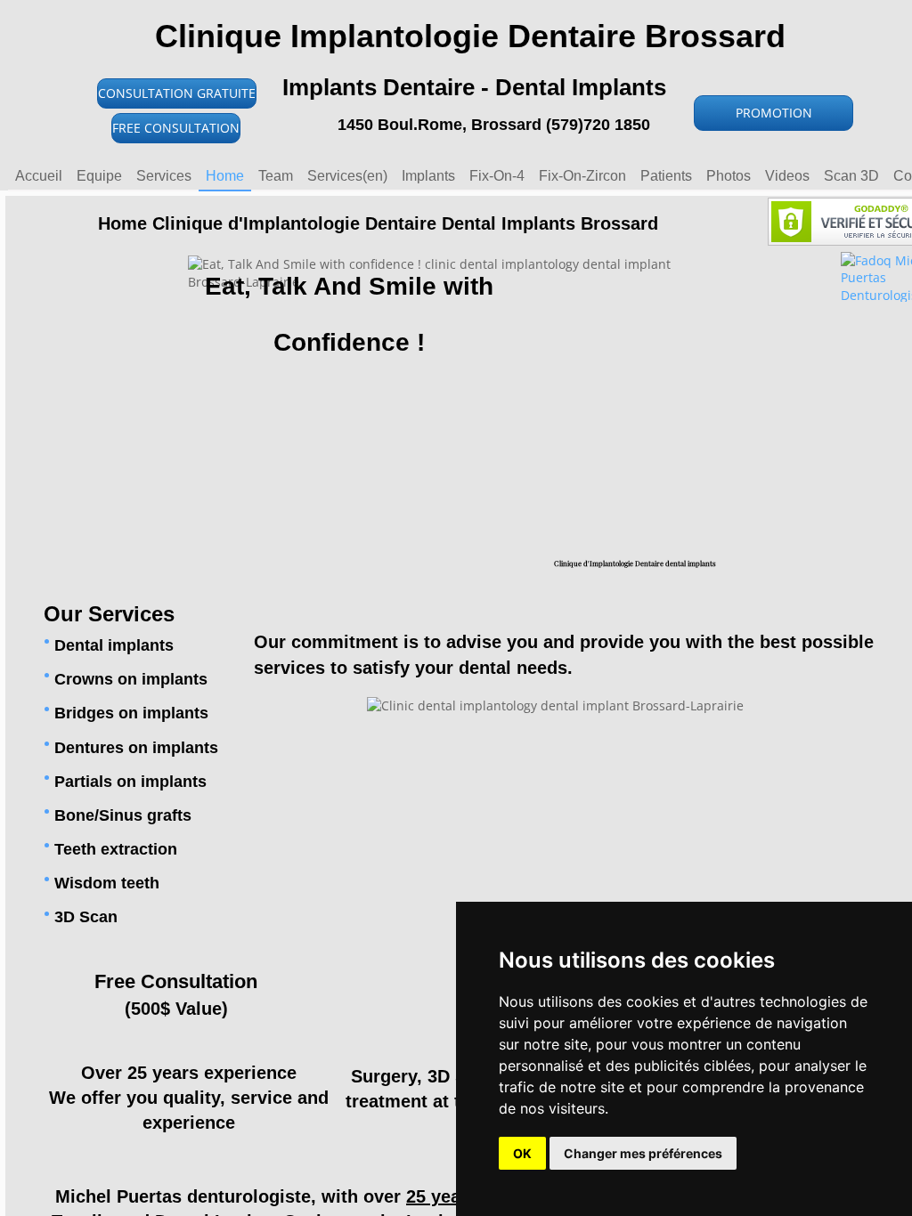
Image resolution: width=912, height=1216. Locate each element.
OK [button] (522, 1153)
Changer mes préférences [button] (643, 1153)
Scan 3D (851, 175)
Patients (666, 175)
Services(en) (347, 175)
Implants (428, 175)
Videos (787, 175)
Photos (728, 175)
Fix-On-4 (497, 175)
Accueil (38, 175)
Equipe (99, 175)
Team (275, 175)
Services (163, 175)
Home (225, 175)
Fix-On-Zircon (582, 175)
